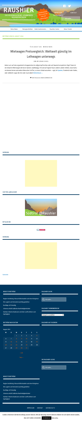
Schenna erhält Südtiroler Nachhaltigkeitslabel (16, 308)
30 (21, 348)
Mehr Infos (55, 418)
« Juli (21, 353)
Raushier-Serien (54, 29)
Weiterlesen (37, 73)
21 (11, 345)
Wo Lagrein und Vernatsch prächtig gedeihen (16, 302)
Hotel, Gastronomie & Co (41, 29)
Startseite (5, 274)
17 (26, 342)
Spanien (60, 70)
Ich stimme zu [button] (46, 418)
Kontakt (73, 13)
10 (26, 338)
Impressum (58, 13)
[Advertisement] (41, 173)
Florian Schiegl (43, 61)
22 (16, 345)
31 (26, 348)
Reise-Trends (68, 29)
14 (11, 342)
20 (6, 345)
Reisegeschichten (28, 29)
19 (36, 342)
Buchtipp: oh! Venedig (9, 305)
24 (26, 345)
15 (16, 342)
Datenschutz (58, 15)
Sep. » (21, 357)
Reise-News (14, 29)
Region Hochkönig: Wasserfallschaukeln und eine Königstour (21, 298)
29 (16, 348)
